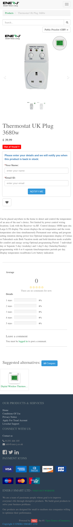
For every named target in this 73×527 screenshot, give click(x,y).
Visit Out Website (43, 490)
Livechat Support (11, 423)
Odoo (34, 520)
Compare (50, 363)
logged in (23, 341)
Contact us (8, 435)
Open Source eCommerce (57, 520)
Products (9, 13)
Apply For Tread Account (15, 420)
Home (5, 410)
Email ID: (10, 177)
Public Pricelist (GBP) (56, 29)
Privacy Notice (10, 416)
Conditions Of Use (11, 413)
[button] (6, 76)
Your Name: (12, 165)
